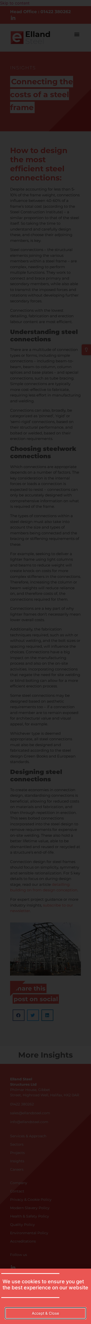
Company (18, 1183)
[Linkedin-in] (13, 18)
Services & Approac (27, 1136)
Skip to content (15, 3)
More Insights (45, 1055)
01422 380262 (22, 1104)
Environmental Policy (29, 1233)
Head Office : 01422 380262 (40, 11)
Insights (23, 68)
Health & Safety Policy (29, 1216)
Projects (17, 1152)
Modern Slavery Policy (30, 1208)
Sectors (17, 1144)
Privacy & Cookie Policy (31, 1199)
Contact (17, 1191)
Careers (17, 1169)
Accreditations (23, 1241)
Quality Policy (22, 1224)
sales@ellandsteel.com (30, 1113)
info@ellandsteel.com (29, 1122)
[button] (77, 34)
